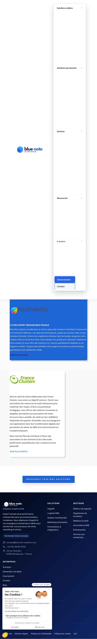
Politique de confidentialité (41, 634)
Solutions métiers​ (65, 8)
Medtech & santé (80, 521)
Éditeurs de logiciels (82, 509)
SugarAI (50, 509)
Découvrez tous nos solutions (48, 479)
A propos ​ (61, 241)
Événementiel (79, 530)
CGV (75, 634)
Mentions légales (21, 634)
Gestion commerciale (56, 518)
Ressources (62, 198)
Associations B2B (81, 525)
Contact (60, 286)
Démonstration (64, 279)
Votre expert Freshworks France (29, 325)
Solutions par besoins (67, 68)
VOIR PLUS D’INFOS (19, 355)
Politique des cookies (62, 634)
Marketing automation (57, 522)
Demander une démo (12, 571)
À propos (7, 567)
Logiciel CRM (53, 513)
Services (61, 131)
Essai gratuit (8, 576)
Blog (5, 585)
